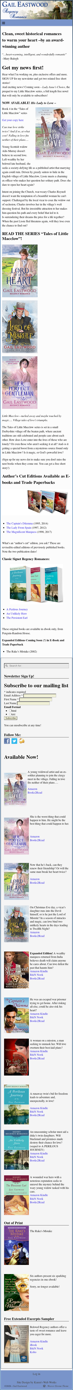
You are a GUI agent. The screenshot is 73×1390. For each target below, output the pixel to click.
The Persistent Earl (16, 617)
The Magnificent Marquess (21, 532)
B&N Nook (36, 974)
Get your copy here (13, 120)
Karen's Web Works (45, 1382)
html (13, 710)
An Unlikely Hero (16, 613)
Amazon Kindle (39, 971)
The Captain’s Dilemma (19, 523)
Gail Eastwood (20, 1386)
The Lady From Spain (18, 527)
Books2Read (35, 792)
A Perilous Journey (17, 609)
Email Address (13, 695)
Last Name (10, 703)
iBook (33, 1345)
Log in (36, 1374)
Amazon (32, 789)
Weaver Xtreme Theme (58, 1386)
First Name (11, 699)
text (13, 714)
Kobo (33, 1352)
